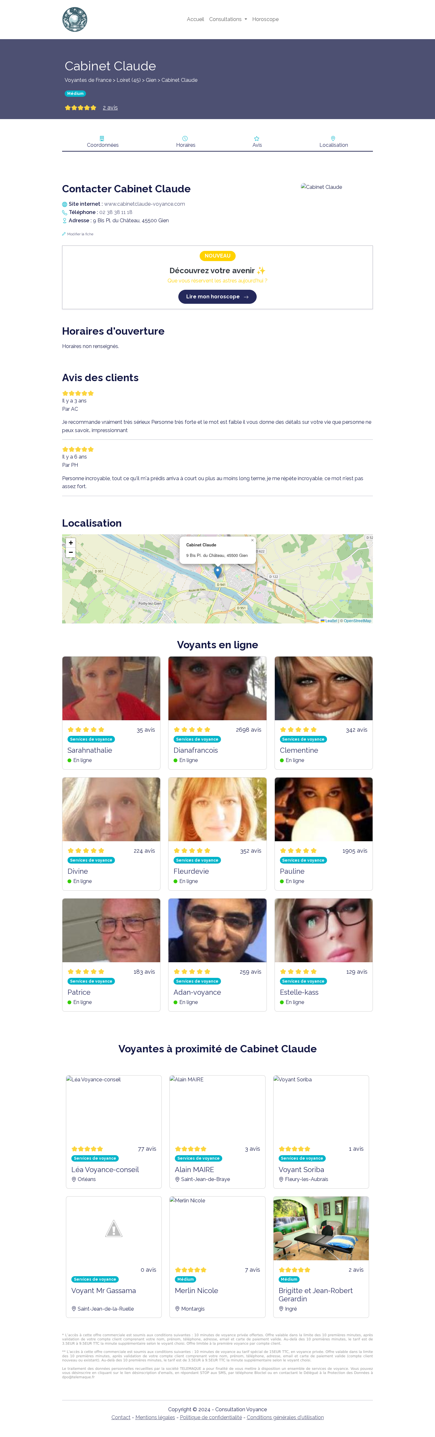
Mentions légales (155, 1417)
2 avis (110, 107)
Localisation (333, 145)
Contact (121, 1417)
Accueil (195, 19)
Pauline (292, 871)
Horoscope (265, 19)
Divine (78, 871)
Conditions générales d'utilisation (285, 1417)
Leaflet (330, 620)
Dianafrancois (196, 750)
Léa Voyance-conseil (105, 1169)
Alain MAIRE (194, 1169)
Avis (257, 145)
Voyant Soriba (301, 1169)
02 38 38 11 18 (115, 212)
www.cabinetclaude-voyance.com (144, 204)
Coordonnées (103, 145)
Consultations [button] (226, 19)
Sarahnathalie (90, 750)
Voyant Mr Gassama (103, 1290)
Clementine (299, 750)
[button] (218, 572)
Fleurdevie (191, 871)
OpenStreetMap (357, 620)
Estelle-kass (299, 992)
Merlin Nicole (196, 1290)
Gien (151, 80)
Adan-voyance (197, 992)
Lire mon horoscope (213, 297)
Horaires (186, 145)
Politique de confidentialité (211, 1417)
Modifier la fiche (80, 234)
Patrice (79, 992)
